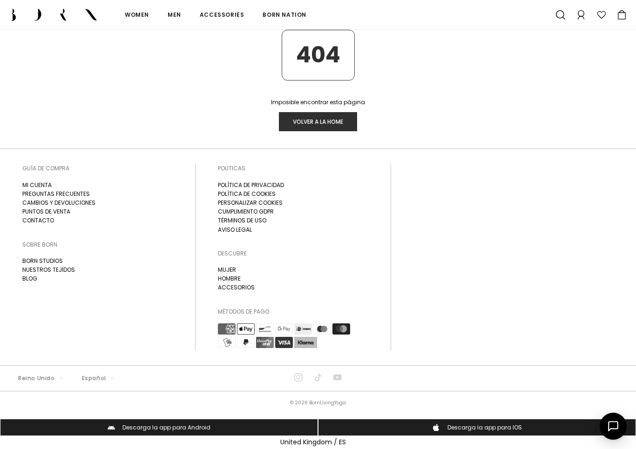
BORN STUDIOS (42, 261)
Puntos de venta (46, 211)
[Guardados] (601, 15)
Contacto (38, 220)
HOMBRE (229, 278)
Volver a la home (318, 122)
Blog (29, 278)
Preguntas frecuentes (56, 194)
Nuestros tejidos (48, 270)
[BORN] (54, 14)
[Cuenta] (581, 15)
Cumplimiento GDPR (246, 211)
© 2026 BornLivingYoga (318, 402)
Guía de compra (45, 168)
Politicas (231, 168)
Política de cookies (247, 194)
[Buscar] (560, 15)
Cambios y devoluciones (58, 203)
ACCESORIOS (236, 287)
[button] (622, 15)
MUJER (227, 270)
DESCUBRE (232, 253)
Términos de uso (242, 220)
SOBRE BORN (39, 244)
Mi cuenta (37, 185)
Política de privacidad (251, 185)
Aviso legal (235, 230)
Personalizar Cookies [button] (250, 203)
